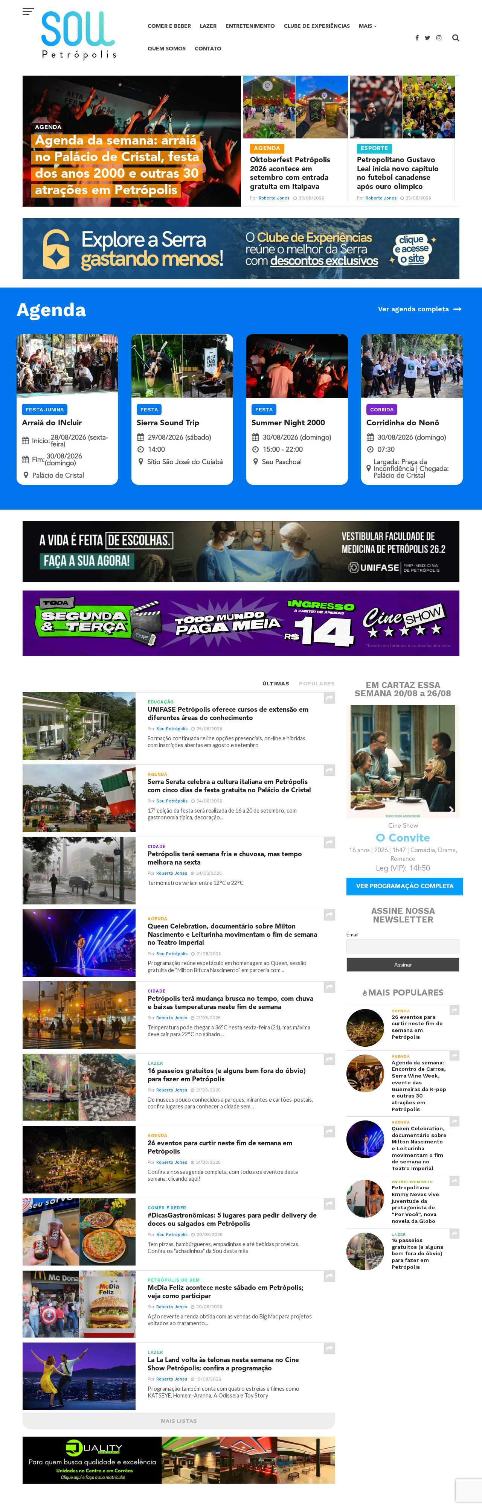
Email (352, 945)
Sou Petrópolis (172, 728)
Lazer (208, 26)
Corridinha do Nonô (402, 423)
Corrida (382, 409)
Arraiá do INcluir (52, 423)
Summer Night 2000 (288, 423)
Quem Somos (167, 48)
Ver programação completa (405, 897)
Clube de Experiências (317, 26)
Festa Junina (45, 409)
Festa (149, 409)
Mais (365, 26)
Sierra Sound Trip (168, 423)
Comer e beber (169, 26)
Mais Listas (179, 1421)
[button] (354, 810)
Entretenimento (250, 26)
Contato (208, 48)
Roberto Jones (274, 198)
